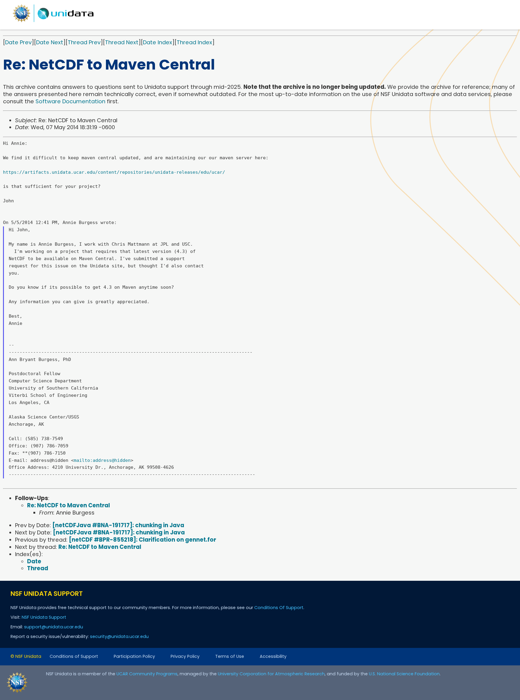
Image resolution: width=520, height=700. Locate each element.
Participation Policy (134, 656)
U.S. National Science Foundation (404, 674)
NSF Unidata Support (44, 617)
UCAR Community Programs (147, 674)
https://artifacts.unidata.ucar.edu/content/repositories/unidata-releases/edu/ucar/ (114, 172)
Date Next (49, 42)
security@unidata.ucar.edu (119, 636)
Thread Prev (84, 42)
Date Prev (18, 42)
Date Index (157, 42)
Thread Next (121, 42)
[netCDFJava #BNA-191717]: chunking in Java (118, 525)
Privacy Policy (185, 656)
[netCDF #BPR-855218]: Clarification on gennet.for (142, 539)
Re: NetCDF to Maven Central (68, 505)
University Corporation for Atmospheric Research (271, 674)
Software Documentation (70, 101)
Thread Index (194, 42)
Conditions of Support (74, 656)
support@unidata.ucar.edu (53, 627)
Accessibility (273, 656)
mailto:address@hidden (102, 460)
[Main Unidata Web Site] (53, 22)
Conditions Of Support (278, 608)
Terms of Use (229, 656)
